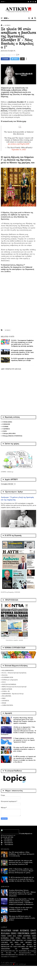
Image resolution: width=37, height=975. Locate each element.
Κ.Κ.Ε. (4, 682)
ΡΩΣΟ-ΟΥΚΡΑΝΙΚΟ (19, 946)
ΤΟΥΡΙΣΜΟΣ (13, 956)
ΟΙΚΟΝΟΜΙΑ (23, 933)
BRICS (31, 946)
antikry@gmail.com (26, 833)
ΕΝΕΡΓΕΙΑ (19, 940)
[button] (3, 1)
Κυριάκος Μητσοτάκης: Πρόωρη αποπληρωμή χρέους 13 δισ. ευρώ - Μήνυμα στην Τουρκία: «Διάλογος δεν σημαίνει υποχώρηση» (24, 720)
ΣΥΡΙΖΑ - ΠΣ (6, 691)
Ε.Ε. (14, 936)
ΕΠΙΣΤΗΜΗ (25, 949)
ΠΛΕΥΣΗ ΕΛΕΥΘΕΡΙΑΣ (9, 684)
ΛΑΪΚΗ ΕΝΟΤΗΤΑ (7, 705)
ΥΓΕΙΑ (18, 938)
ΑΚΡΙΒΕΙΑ (28, 942)
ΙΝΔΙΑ (16, 942)
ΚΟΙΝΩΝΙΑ (5, 938)
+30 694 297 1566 (7, 837)
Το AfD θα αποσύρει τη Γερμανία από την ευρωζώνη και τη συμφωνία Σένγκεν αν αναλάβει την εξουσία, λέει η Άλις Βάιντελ (24, 759)
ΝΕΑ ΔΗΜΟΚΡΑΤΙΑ (8, 670)
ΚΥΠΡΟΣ (18, 944)
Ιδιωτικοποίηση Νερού (25, 952)
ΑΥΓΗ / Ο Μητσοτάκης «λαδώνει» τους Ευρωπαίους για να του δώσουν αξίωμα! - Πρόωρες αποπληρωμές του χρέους (21, 870)
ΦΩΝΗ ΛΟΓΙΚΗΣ (7, 689)
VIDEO (3, 936)
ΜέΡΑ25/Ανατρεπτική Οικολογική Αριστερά (14, 686)
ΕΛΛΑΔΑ (5, 933)
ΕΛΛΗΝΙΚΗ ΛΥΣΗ (7, 677)
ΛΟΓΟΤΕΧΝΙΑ (30, 954)
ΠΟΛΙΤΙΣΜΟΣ (6, 940)
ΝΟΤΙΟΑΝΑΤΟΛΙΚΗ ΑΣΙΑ (8, 951)
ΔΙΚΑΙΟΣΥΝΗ (5, 944)
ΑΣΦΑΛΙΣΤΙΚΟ (5, 949)
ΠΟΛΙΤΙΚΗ (6, 930)
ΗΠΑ (29, 938)
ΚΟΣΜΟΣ (7, 25)
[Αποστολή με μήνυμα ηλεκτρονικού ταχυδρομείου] (22, 58)
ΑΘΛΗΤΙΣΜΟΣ (23, 951)
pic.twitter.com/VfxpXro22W (18, 144)
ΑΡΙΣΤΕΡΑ (21, 954)
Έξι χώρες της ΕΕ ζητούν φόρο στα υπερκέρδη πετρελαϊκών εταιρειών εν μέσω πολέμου (24, 749)
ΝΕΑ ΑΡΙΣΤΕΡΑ (6, 696)
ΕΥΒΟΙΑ (29, 944)
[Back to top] (32, 970)
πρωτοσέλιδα (9, 640)
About (2, 1)
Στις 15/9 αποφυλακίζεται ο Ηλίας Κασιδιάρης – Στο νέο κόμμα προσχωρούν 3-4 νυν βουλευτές (21, 854)
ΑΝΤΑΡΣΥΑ (5, 700)
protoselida (21, 640)
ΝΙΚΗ (3, 698)
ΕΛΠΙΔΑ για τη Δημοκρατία (10, 679)
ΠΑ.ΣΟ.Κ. (5, 675)
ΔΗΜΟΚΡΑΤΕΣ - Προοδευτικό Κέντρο (13, 693)
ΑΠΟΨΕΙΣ (26, 936)
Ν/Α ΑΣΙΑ (8, 952)
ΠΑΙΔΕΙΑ (29, 940)
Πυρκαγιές (33, 951)
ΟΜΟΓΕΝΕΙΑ (4, 956)
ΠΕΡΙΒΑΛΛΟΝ (5, 946)
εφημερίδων (16, 640)
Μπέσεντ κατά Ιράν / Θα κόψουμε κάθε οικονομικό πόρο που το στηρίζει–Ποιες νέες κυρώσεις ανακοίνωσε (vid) (20, 862)
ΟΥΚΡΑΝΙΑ (4, 942)
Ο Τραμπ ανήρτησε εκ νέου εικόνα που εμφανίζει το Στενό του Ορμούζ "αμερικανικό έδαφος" (24, 740)
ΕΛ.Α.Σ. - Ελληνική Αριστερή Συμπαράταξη (14, 672)
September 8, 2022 (19, 150)
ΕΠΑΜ (4, 703)
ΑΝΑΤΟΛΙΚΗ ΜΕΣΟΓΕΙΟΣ (8, 954)
